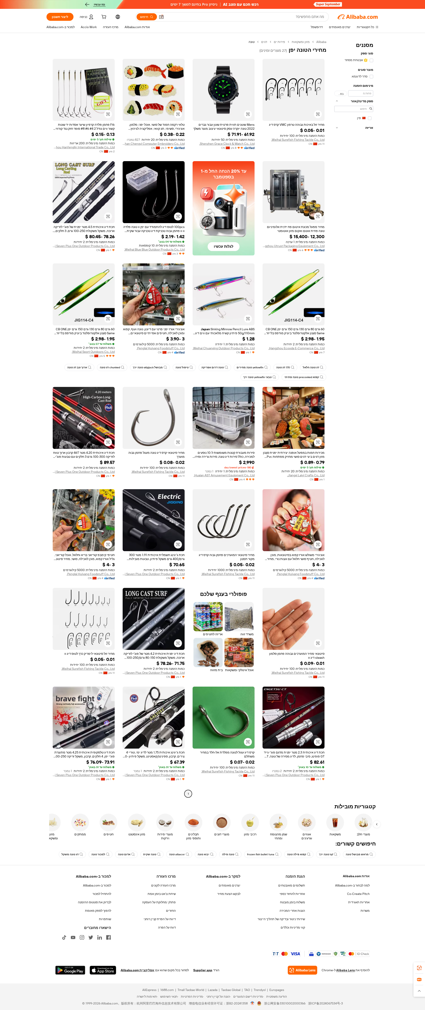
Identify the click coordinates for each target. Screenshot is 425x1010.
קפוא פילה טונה (296, 854)
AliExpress (149, 990)
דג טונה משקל (70, 854)
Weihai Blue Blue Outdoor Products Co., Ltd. (154, 249)
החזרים (171, 910)
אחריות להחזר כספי (292, 894)
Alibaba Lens (345, 970)
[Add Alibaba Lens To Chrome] (302, 970)
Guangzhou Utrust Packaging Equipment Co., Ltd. (294, 246)
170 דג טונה (283, 367)
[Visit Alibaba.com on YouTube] (73, 937)
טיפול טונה (182, 367)
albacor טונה (177, 854)
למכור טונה (98, 854)
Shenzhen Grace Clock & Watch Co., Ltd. (227, 143)
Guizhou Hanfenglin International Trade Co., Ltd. (84, 147)
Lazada (212, 990)
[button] (161, 16)
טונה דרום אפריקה (212, 367)
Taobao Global (230, 990)
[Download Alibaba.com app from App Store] (103, 970)
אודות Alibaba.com (356, 876)
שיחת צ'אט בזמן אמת (162, 894)
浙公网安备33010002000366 (284, 1003)
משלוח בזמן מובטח (292, 902)
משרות (365, 910)
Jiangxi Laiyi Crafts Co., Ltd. (306, 475)
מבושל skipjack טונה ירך (148, 367)
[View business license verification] (252, 1003)
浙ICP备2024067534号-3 (325, 1003)
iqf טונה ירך (326, 854)
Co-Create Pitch (358, 894)
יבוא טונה (203, 854)
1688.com (167, 990)
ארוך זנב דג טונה (77, 367)
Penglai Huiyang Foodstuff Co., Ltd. (161, 348)
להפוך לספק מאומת (98, 910)
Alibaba (321, 42)
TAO (247, 990)
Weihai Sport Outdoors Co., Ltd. (93, 351)
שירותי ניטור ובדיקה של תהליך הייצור (281, 919)
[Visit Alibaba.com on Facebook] (108, 937)
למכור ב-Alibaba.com (97, 885)
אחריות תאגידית (359, 902)
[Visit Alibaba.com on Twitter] (90, 937)
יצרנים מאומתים (229, 885)
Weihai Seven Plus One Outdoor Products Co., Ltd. (84, 246)
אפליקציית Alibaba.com (137, 970)
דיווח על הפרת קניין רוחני (160, 919)
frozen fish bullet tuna (260, 854)
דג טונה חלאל (311, 367)
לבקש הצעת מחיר (228, 894)
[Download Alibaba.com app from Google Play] (70, 970)
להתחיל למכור (102, 894)
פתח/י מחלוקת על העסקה (159, 902)
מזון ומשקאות (301, 42)
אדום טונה (124, 854)
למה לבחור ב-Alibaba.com (352, 885)
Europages (276, 990)
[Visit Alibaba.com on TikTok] (64, 937)
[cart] (103, 17)
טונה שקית (149, 854)
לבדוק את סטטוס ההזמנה (94, 902)
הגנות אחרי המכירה (292, 910)
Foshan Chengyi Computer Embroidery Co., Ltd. (154, 143)
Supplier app (202, 970)
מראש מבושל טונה (357, 854)
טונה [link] (252, 42)
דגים (264, 42)
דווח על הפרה (167, 927)
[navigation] (354, 418)
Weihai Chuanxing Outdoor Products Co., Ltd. (224, 348)
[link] (419, 968)
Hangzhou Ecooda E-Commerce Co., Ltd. (297, 348)
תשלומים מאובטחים (291, 885)
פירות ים (279, 42)
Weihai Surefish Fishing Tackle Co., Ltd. (298, 139)
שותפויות (105, 919)
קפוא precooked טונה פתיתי (301, 377)
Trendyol (260, 990)
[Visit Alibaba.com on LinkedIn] (99, 937)
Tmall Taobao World (191, 990)
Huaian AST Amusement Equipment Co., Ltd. (224, 475)
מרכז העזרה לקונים (163, 885)
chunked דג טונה (110, 367)
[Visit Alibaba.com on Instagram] (82, 937)
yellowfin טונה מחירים (250, 367)
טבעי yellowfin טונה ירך (257, 377)
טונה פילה (228, 854)
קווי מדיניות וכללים (293, 927)
